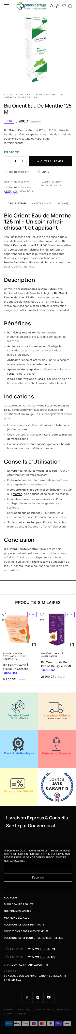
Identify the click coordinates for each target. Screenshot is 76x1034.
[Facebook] (27, 997)
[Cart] (70, 6)
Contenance (41, 203)
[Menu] (6, 6)
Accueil (9, 94)
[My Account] (58, 6)
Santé (57, 185)
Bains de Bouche (45, 94)
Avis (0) (63, 203)
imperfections (41, 364)
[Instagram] (38, 997)
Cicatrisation (49, 656)
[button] (34, 644)
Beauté (7, 653)
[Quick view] (4, 620)
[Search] (52, 6)
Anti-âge (46, 653)
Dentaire (24, 94)
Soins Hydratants (14, 657)
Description (17, 203)
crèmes (17, 494)
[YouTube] (49, 997)
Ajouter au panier (50, 161)
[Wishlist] (64, 6)
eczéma (14, 373)
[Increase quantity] (24, 161)
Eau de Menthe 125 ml (27, 245)
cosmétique (44, 444)
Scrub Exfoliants (12, 655)
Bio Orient (17, 215)
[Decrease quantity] (7, 161)
